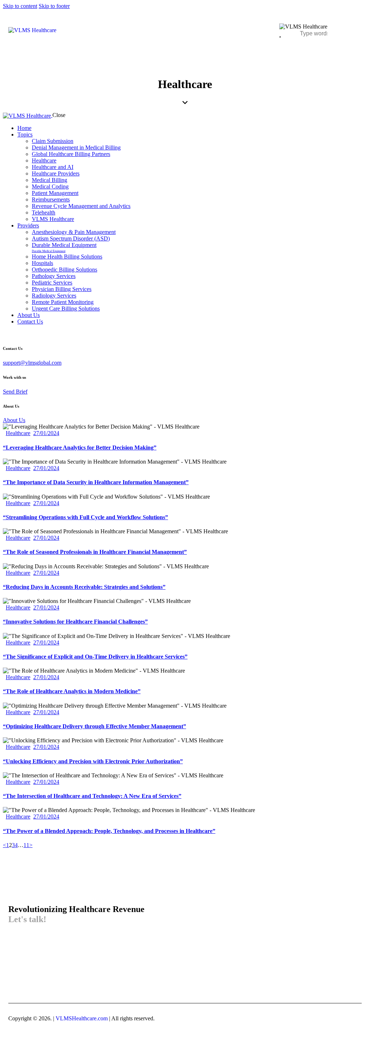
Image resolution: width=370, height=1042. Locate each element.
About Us (14, 420)
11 (26, 845)
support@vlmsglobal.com (32, 363)
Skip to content (20, 6)
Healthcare (18, 433)
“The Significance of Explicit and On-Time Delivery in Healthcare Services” (95, 657)
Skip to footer (54, 6)
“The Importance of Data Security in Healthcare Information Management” (96, 482)
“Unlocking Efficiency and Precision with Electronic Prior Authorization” (93, 761)
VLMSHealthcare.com (81, 1018)
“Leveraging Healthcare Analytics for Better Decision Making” (79, 447)
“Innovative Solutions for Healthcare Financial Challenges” (75, 621)
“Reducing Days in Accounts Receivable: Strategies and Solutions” (84, 587)
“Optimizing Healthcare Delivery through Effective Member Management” (94, 726)
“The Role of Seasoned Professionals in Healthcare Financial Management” (95, 552)
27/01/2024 (46, 433)
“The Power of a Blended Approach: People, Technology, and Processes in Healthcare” (109, 831)
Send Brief (15, 391)
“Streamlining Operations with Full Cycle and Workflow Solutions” (85, 517)
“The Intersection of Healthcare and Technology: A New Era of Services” (92, 796)
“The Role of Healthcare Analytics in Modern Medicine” (72, 691)
